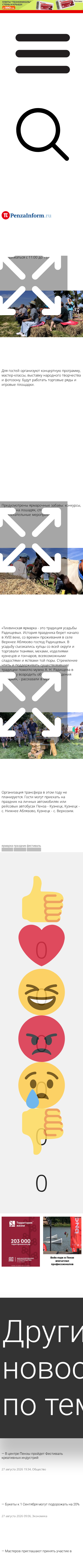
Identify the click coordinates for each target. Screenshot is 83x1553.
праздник (20, 845)
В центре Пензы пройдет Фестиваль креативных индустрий (32, 1456)
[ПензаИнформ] (26, 215)
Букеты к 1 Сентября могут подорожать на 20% (42, 1504)
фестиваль (34, 845)
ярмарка (7, 845)
